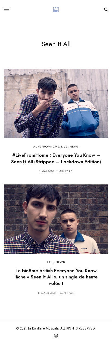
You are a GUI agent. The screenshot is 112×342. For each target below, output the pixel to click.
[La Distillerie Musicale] (56, 9)
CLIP (50, 262)
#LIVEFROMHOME (46, 146)
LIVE (64, 146)
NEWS (74, 146)
